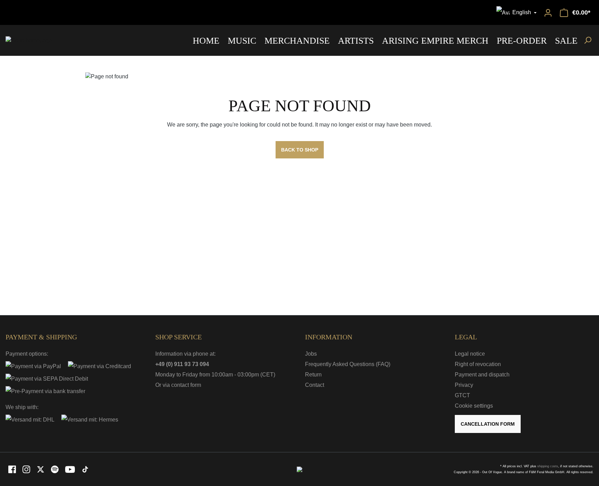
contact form (186, 385)
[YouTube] (70, 469)
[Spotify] (55, 469)
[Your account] (548, 12)
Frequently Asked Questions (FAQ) (347, 364)
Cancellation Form (488, 424)
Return (313, 374)
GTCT (462, 395)
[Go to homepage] (29, 40)
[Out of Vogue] (299, 469)
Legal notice (470, 354)
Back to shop (299, 150)
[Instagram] (27, 469)
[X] (41, 469)
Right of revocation (478, 364)
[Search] (587, 40)
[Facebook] (12, 469)
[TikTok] (85, 469)
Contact (314, 385)
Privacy (464, 385)
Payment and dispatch (482, 374)
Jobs (311, 354)
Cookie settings (474, 406)
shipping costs (547, 466)
